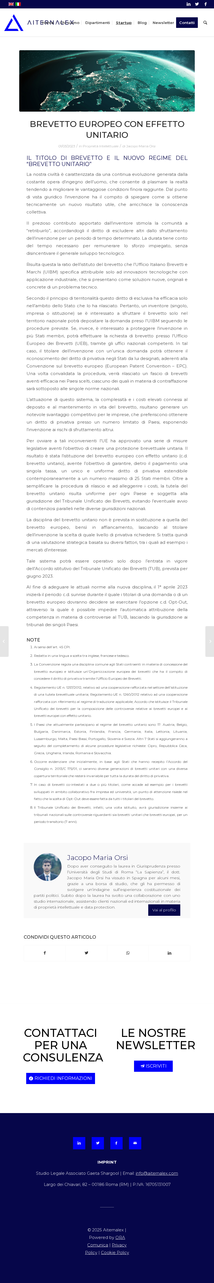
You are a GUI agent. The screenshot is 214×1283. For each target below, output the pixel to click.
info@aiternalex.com (157, 1173)
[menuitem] (48, 23)
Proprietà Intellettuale (100, 146)
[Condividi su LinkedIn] (169, 953)
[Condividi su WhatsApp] (128, 953)
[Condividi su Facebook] (44, 953)
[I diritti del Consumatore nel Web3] (4, 641)
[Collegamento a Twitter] (197, 4)
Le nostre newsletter (155, 1039)
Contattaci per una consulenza (63, 1045)
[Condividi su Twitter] (86, 953)
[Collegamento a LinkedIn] (189, 4)
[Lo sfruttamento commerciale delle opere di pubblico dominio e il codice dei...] (209, 641)
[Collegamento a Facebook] (205, 4)
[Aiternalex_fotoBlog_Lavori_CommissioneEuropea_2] (107, 81)
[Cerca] (205, 23)
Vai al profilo (164, 909)
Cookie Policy (115, 1252)
